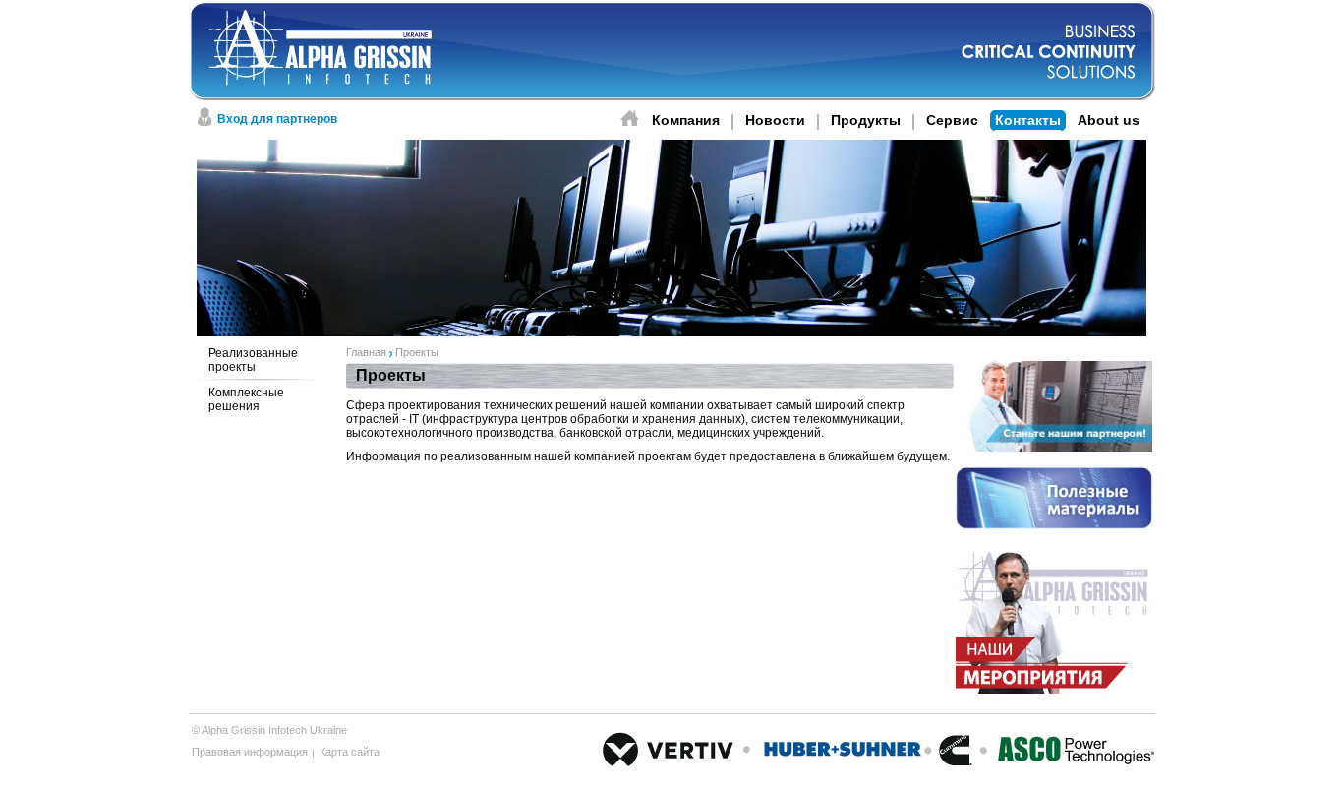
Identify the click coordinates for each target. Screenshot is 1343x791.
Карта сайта (350, 752)
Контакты (1028, 120)
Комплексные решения (246, 399)
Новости (775, 120)
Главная (366, 352)
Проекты (416, 352)
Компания (686, 120)
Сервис (952, 120)
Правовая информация (250, 752)
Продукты (866, 120)
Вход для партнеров (277, 119)
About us (1108, 120)
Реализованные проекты (253, 360)
